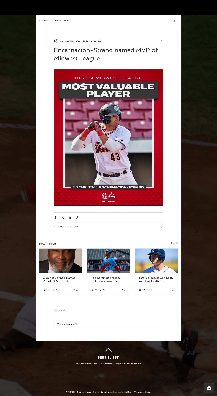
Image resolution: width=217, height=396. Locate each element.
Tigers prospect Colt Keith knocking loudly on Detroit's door (156, 279)
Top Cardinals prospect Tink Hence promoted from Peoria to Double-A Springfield (107, 279)
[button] (174, 20)
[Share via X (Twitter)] (62, 217)
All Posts (43, 20)
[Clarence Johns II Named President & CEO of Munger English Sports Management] (60, 261)
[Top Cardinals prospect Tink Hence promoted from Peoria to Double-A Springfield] (108, 261)
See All (174, 243)
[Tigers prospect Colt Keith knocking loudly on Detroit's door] (156, 261)
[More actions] (161, 41)
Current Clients (61, 20)
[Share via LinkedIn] (69, 217)
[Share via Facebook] (55, 217)
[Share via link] (77, 217)
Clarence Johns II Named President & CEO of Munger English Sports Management (59, 279)
